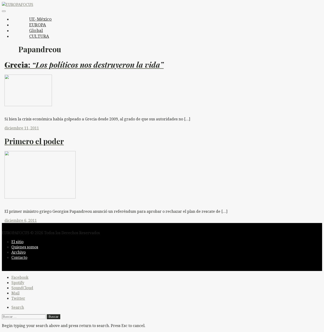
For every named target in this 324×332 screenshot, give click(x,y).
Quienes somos (24, 247)
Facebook (19, 277)
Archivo (18, 252)
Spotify (17, 282)
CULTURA (39, 36)
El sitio (17, 241)
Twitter (18, 298)
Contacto (19, 257)
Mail (15, 293)
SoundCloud (22, 287)
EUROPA (37, 25)
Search (17, 307)
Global (36, 30)
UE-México (40, 19)
